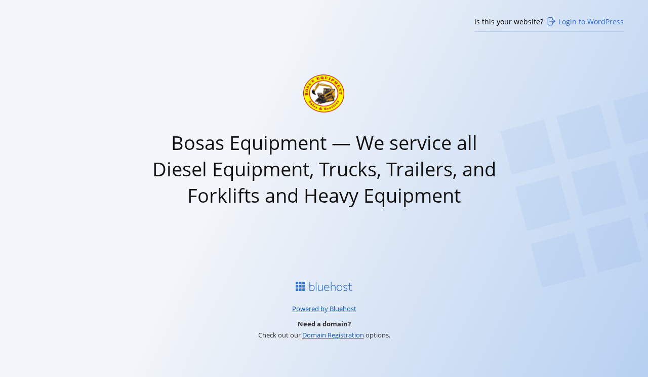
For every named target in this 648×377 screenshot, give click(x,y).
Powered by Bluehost (324, 308)
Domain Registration (333, 335)
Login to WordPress (591, 21)
